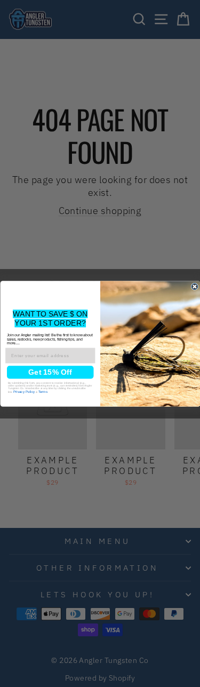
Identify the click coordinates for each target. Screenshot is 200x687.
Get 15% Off (50, 372)
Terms (42, 391)
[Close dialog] (194, 286)
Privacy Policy (24, 391)
